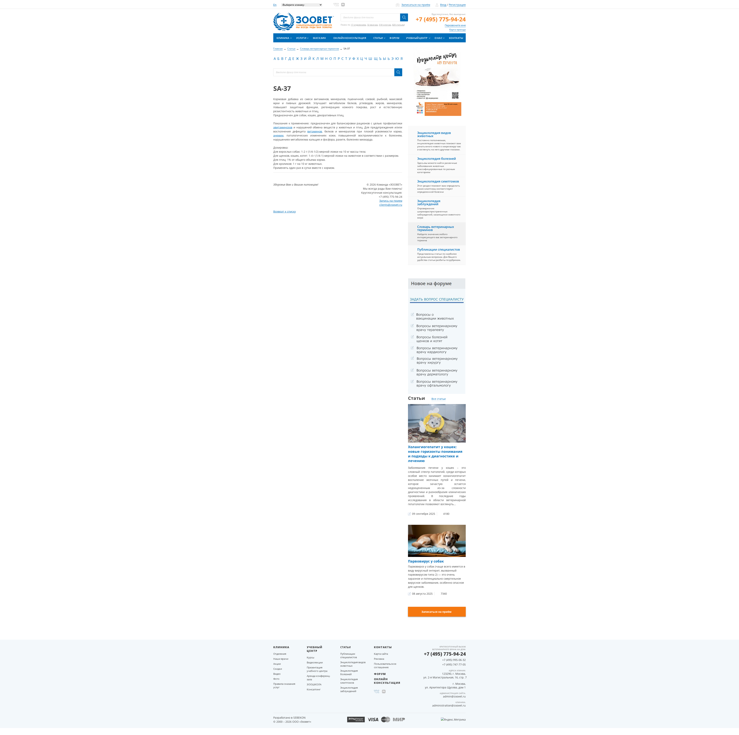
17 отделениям (358, 24)
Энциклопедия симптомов (438, 181)
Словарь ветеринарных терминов (435, 228)
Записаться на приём (415, 5)
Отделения (279, 653)
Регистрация (457, 5)
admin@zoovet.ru (454, 696)
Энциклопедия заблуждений (428, 202)
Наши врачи (280, 658)
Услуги (301, 38)
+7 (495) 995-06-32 (454, 660)
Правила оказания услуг (284, 685)
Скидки (277, 669)
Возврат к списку (284, 211)
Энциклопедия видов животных (434, 134)
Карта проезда (457, 29)
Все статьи (438, 399)
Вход (443, 5)
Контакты (456, 38)
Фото (276, 679)
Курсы (310, 657)
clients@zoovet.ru (390, 205)
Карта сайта (381, 653)
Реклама (379, 658)
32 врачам (372, 24)
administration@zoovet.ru (449, 705)
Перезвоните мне (455, 25)
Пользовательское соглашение (385, 665)
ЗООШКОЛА (314, 684)
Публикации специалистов (438, 249)
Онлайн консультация (349, 38)
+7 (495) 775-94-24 (441, 19)
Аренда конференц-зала (318, 677)
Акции (277, 664)
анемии (278, 135)
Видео (277, 674)
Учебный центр (416, 38)
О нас (438, 38)
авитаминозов (282, 127)
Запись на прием (390, 201)
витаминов (314, 131)
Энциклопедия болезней (436, 158)
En (275, 5)
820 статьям (398, 24)
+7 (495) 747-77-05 (454, 664)
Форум (394, 38)
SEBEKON (299, 717)
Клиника (283, 38)
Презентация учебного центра (317, 669)
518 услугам (385, 24)
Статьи (378, 38)
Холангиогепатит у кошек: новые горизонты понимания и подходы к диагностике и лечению (435, 454)
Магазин (319, 38)
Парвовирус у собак (426, 561)
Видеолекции (315, 662)
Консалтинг (314, 689)
